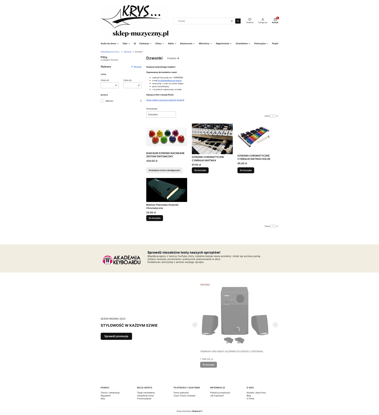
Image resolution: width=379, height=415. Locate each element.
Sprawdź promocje (116, 336)
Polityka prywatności (220, 392)
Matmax (109, 101)
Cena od (105, 80)
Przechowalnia (144, 398)
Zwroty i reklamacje (110, 392)
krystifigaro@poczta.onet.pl (170, 80)
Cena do (127, 80)
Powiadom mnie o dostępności (164, 170)
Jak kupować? (217, 395)
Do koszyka (200, 170)
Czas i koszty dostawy (185, 395)
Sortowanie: (152, 108)
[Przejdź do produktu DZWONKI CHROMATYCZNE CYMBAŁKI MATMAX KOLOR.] (257, 138)
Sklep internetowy (188, 411)
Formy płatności (181, 392)
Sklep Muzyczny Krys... (110, 52)
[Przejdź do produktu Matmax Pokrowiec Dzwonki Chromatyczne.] (166, 190)
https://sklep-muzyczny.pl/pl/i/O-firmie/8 (165, 100)
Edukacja (127, 52)
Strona (267, 116)
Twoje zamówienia (146, 392)
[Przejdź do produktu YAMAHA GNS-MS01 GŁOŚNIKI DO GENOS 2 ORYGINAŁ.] (235, 315)
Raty (103, 398)
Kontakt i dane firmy (256, 392)
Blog (249, 395)
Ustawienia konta (145, 395)
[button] (238, 21)
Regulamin (106, 395)
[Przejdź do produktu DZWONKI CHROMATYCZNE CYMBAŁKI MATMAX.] (212, 139)
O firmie (250, 398)
